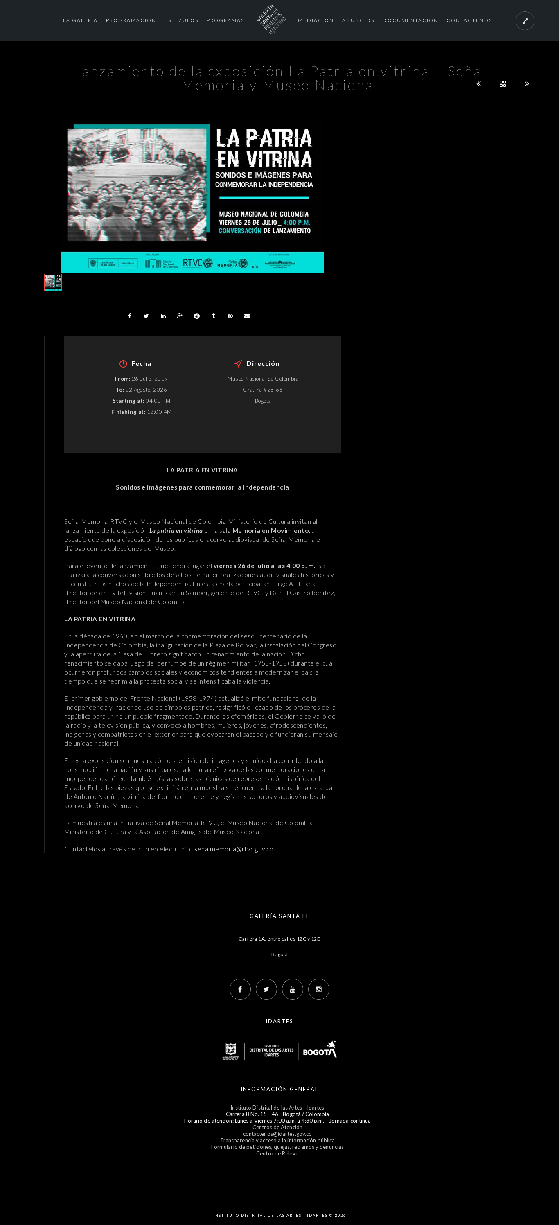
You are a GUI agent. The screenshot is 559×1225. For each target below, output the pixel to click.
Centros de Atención (277, 1127)
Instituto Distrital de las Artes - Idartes (277, 1107)
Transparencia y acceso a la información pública (277, 1140)
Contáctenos (469, 20)
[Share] (130, 316)
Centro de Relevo (277, 1153)
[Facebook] (240, 989)
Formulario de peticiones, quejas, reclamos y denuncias (277, 1147)
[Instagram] (319, 989)
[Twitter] (266, 989)
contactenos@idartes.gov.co (277, 1133)
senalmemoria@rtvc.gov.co (233, 849)
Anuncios (358, 20)
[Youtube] (292, 989)
